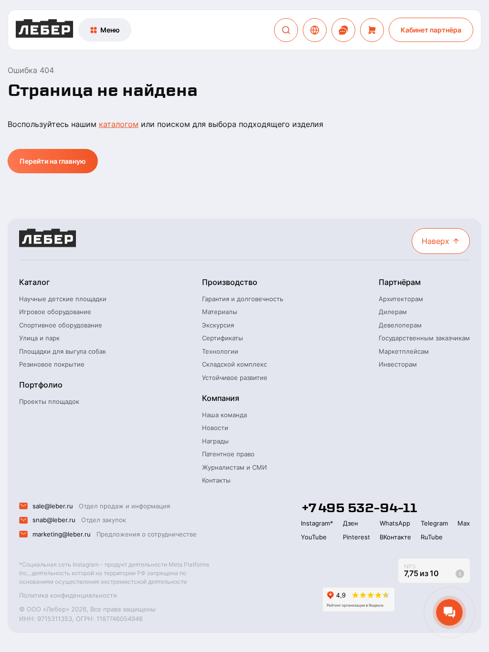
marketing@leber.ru (61, 534)
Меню (110, 30)
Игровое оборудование (55, 311)
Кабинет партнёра (431, 30)
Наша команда (224, 415)
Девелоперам (400, 325)
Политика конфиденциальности (68, 595)
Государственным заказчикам (424, 338)
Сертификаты (222, 338)
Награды (215, 441)
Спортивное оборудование (60, 325)
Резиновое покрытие (52, 364)
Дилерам (393, 311)
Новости (215, 427)
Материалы (219, 311)
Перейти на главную (53, 161)
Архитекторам (401, 299)
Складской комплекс (234, 364)
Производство (229, 282)
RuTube (432, 537)
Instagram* (317, 523)
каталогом (118, 124)
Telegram (434, 523)
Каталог (34, 282)
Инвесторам (398, 364)
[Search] (286, 30)
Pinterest (356, 537)
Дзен (350, 523)
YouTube (314, 537)
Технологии (220, 351)
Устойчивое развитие (234, 377)
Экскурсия (218, 325)
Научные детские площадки (62, 299)
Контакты (216, 480)
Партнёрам (400, 282)
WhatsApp (395, 523)
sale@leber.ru (52, 506)
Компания (220, 398)
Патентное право (228, 454)
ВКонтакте (395, 537)
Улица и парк (39, 338)
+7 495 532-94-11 (359, 508)
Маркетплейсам (404, 351)
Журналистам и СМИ (234, 467)
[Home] (44, 30)
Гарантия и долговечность (242, 299)
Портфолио (41, 384)
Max (463, 523)
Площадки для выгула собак (62, 351)
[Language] (315, 30)
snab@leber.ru (53, 520)
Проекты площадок (49, 401)
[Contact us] (343, 30)
